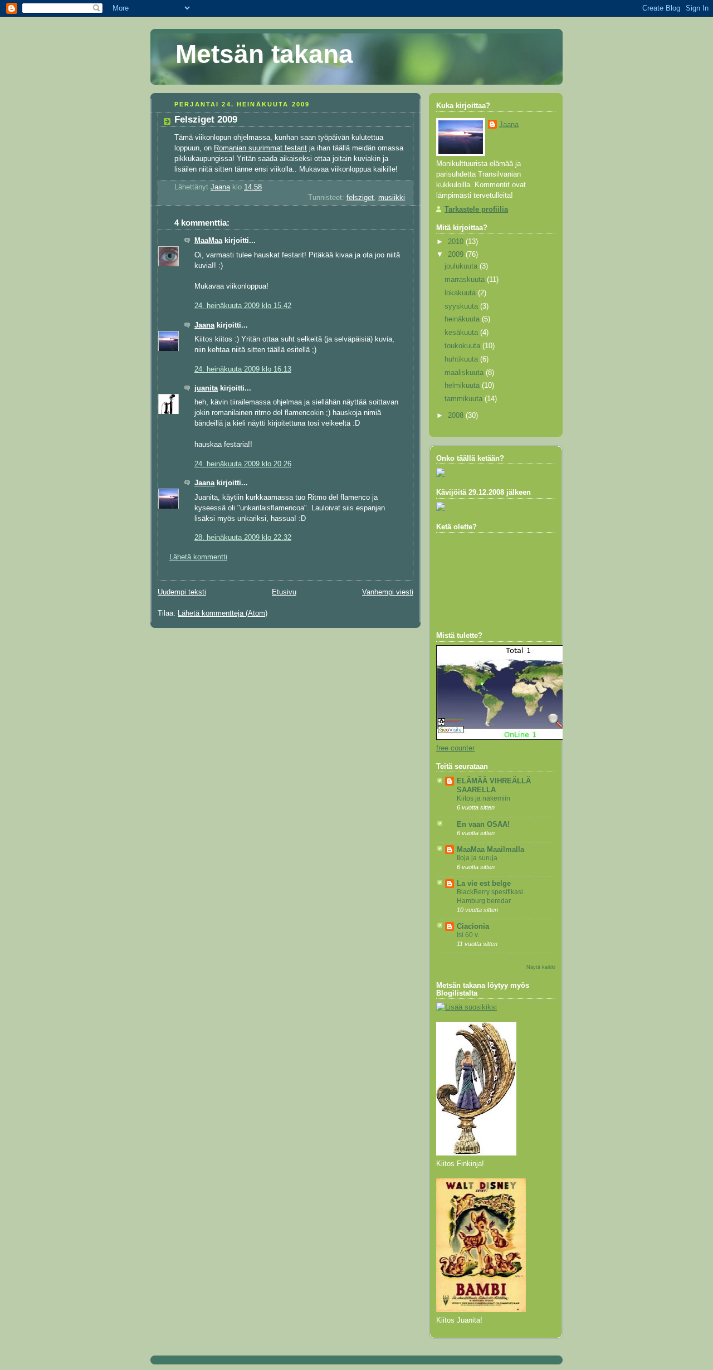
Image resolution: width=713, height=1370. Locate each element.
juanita (206, 388)
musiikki (391, 198)
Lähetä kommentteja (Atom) (222, 613)
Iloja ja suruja (477, 858)
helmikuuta (463, 385)
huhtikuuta (462, 359)
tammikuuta (465, 399)
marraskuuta (466, 280)
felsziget (360, 198)
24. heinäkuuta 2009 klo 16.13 (242, 369)
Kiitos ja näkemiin (483, 798)
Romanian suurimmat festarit (260, 148)
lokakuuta (461, 293)
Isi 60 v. (468, 935)
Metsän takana (264, 54)
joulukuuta (462, 266)
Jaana (204, 325)
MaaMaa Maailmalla (490, 850)
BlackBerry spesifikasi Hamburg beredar (490, 896)
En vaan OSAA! (483, 824)
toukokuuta (463, 346)
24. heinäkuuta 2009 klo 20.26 (242, 464)
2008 (457, 416)
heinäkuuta (463, 319)
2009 (457, 255)
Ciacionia (473, 926)
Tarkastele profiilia (476, 209)
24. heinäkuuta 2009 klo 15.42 (242, 306)
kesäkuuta (462, 333)
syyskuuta (462, 306)
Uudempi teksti (182, 592)
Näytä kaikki (540, 967)
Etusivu (284, 592)
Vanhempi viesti (387, 592)
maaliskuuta (465, 373)
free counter (455, 748)
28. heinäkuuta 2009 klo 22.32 (242, 538)
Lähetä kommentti (198, 557)
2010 (457, 242)
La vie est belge (484, 884)
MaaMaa (208, 241)
